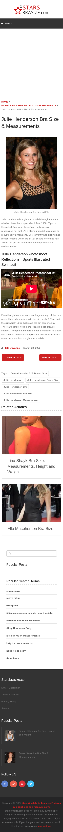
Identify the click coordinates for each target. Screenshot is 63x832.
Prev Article (14, 357)
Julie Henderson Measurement (21, 400)
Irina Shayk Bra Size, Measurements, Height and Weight (31, 466)
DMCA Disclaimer (10, 687)
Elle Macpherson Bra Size (30, 528)
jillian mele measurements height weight (29, 613)
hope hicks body (16, 650)
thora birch (12, 658)
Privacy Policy (8, 701)
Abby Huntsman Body (19, 628)
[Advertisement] (31, 66)
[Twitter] (30, 784)
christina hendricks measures (23, 620)
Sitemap (5, 708)
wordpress (12, 605)
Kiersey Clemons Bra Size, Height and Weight (37, 733)
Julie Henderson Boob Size (42, 380)
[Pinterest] (22, 784)
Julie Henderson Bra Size (18, 393)
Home (4, 101)
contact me (44, 826)
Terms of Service (10, 694)
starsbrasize (13, 591)
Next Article (49, 357)
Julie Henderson (13, 380)
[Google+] (13, 784)
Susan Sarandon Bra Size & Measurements (33, 755)
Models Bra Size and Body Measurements (28, 105)
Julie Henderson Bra (15, 386)
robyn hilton (13, 598)
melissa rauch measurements (23, 635)
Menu (8, 23)
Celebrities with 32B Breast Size (29, 373)
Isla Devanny (12, 348)
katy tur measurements (19, 643)
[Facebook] (4, 784)
